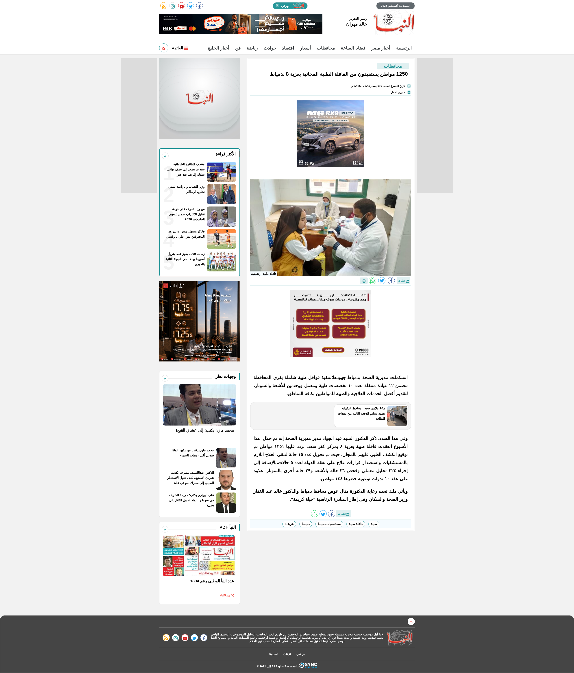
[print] (364, 280)
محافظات (326, 47)
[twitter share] (381, 280)
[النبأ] (393, 23)
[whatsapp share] (372, 280)
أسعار (305, 47)
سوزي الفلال (398, 92)
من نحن (300, 654)
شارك (402, 280)
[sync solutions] (308, 666)
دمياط (306, 524)
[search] (163, 47)
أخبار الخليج (218, 47)
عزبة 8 (289, 524)
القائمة (178, 48)
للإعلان (287, 654)
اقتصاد (288, 47)
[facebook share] (391, 280)
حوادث (270, 47)
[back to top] (411, 621)
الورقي (285, 6)
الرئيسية (404, 47)
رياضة (252, 47)
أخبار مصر (380, 47)
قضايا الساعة (353, 47)
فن (238, 47)
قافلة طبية (356, 524)
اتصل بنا (273, 654)
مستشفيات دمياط (329, 524)
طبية (374, 524)
